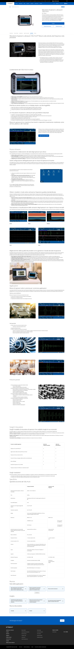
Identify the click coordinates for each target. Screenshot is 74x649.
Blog (24, 3)
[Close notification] (67, 1)
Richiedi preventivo (59, 26)
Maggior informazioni (55, 1)
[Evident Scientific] (10, 3)
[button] (25, 20)
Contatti (41, 3)
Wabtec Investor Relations (10, 642)
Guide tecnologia (39, 630)
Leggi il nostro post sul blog (43, 135)
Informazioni (36, 3)
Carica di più (37, 592)
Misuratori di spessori (24, 633)
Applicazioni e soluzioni (10, 630)
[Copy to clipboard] (62, 7)
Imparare (28, 3)
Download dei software (39, 635)
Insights (7, 631)
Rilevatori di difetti (24, 630)
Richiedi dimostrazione (47, 26)
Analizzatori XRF (23, 637)
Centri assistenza (39, 633)
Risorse (35, 33)
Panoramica (11, 33)
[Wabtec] (65, 3)
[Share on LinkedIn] (63, 7)
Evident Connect (8, 637)
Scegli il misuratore (26, 33)
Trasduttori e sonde (24, 635)
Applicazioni (20, 3)
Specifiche (31, 33)
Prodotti (16, 3)
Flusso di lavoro (16, 33)
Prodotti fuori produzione (40, 637)
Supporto (32, 3)
